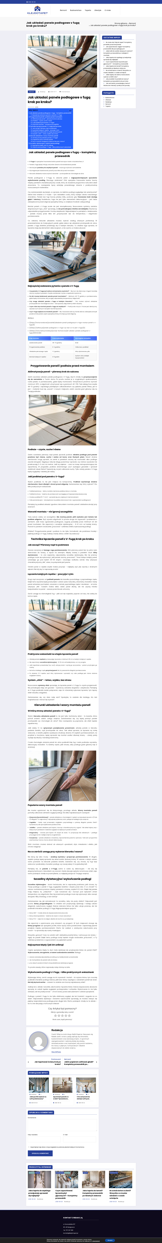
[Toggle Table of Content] (69, 110)
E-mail (65, 1135)
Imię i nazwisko (33, 1135)
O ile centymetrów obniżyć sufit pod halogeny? (83, 1098)
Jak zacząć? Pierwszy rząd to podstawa (45, 128)
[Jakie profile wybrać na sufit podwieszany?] (39, 1085)
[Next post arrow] (96, 1062)
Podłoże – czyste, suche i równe (42, 121)
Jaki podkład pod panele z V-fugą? (43, 122)
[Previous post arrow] (28, 1062)
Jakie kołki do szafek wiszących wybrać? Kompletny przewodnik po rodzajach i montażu (118, 53)
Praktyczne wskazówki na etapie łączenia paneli (47, 132)
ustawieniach (96, 1241)
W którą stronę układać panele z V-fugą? (45, 138)
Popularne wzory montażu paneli (43, 139)
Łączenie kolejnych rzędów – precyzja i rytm (46, 130)
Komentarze (32, 1118)
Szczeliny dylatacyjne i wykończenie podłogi (44, 143)
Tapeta (88, 10)
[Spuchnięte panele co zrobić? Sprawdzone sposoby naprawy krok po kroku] (62, 1085)
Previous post (56, 1059)
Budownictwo (75, 10)
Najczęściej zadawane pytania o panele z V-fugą (47, 115)
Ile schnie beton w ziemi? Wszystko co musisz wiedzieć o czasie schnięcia (120, 1194)
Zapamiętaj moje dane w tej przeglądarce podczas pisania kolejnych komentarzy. (57, 1147)
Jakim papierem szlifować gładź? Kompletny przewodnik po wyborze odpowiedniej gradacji (78, 1063)
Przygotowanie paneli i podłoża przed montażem (46, 117)
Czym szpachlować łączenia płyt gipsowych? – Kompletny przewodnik (66, 1194)
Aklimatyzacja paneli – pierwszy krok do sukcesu (47, 119)
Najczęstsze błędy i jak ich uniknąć (43, 145)
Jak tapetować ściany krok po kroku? (48, 1063)
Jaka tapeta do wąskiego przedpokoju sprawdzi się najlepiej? (39, 1193)
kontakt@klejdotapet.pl (70, 1233)
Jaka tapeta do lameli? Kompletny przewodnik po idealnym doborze (93, 1193)
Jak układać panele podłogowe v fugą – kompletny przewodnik (50, 113)
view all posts (56, 1052)
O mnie (108, 10)
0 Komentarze (65, 92)
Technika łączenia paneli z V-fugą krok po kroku (45, 126)
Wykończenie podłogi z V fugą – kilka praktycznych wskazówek (52, 147)
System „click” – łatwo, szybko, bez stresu (45, 134)
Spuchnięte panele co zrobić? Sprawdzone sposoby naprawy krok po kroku (61, 1098)
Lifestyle (97, 10)
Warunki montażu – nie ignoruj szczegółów (46, 124)
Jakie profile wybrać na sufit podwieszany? (38, 1098)
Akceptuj (110, 1240)
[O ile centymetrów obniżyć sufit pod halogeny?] (86, 1085)
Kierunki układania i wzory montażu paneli (44, 136)
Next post (67, 1059)
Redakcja (42, 92)
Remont (63, 10)
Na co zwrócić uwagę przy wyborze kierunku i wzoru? (49, 141)
